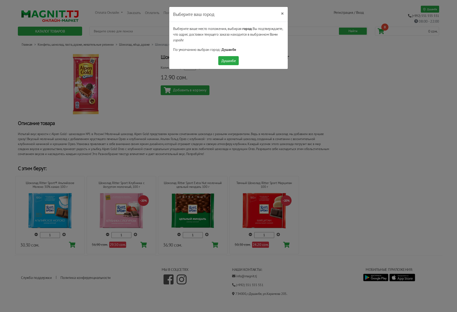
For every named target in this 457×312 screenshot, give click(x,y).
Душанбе (228, 60)
